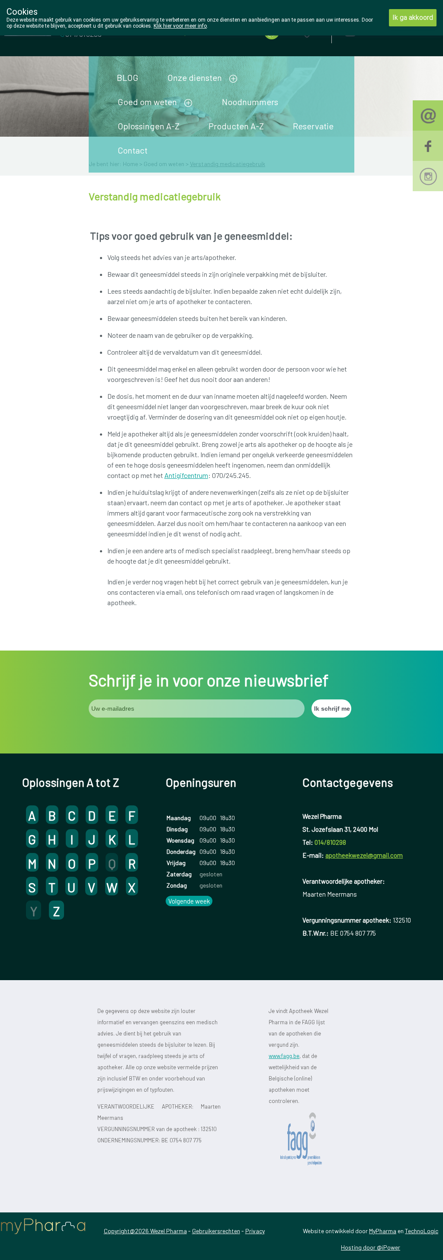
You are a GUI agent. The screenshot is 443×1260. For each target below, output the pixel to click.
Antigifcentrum (186, 475)
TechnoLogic (421, 1230)
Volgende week (189, 901)
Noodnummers (250, 101)
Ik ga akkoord (412, 17)
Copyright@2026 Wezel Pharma (145, 1230)
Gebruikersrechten (216, 1230)
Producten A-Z (236, 126)
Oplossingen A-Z (149, 126)
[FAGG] (307, 1139)
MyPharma (382, 1230)
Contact (133, 150)
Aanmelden (380, 30)
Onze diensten (194, 77)
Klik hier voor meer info (180, 26)
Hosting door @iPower (370, 1247)
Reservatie (313, 126)
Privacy (255, 1230)
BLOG (127, 77)
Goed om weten (147, 101)
